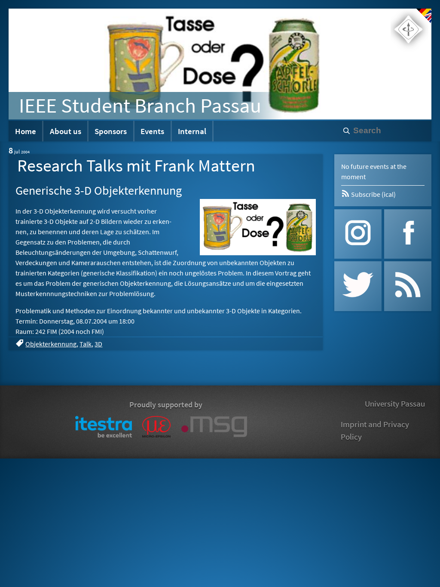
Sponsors (111, 131)
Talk (85, 343)
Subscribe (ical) (373, 194)
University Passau (395, 403)
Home (25, 131)
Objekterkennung (50, 343)
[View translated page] (423, 16)
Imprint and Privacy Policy (375, 430)
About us (65, 131)
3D (98, 343)
